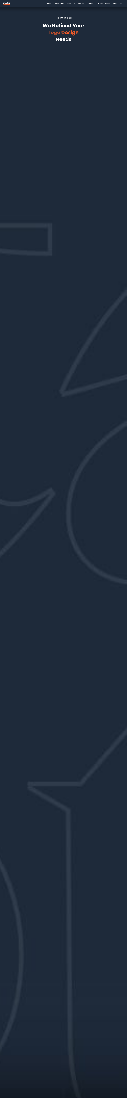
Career (108, 3)
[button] (70, 3)
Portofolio (81, 3)
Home (49, 3)
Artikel (100, 3)
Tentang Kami (59, 3)
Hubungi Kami (118, 3)
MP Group (91, 3)
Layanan (70, 3)
